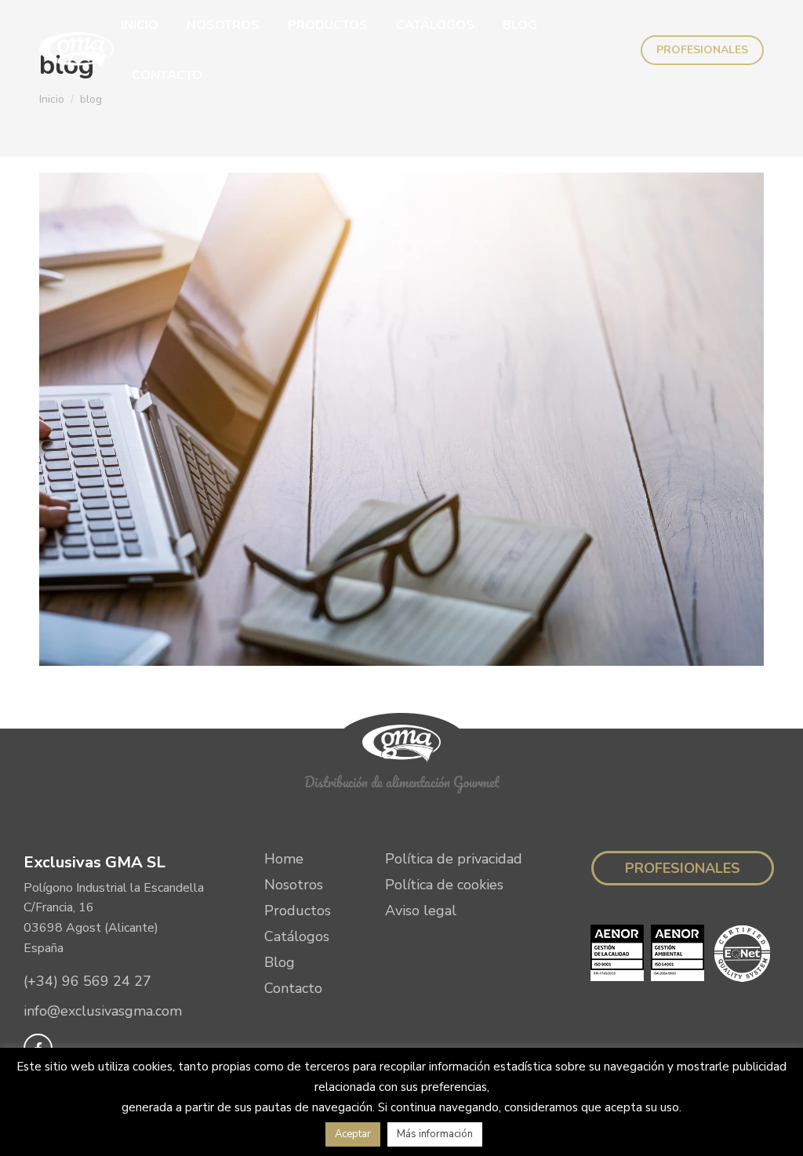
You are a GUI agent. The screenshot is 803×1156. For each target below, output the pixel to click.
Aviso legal (420, 910)
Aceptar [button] (353, 1134)
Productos (297, 910)
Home (283, 859)
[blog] (401, 419)
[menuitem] (140, 25)
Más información (435, 1134)
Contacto (293, 988)
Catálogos (296, 936)
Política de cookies (444, 884)
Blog (279, 962)
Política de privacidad (453, 859)
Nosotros (293, 884)
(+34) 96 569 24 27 (87, 981)
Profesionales (682, 868)
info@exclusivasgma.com (103, 1011)
